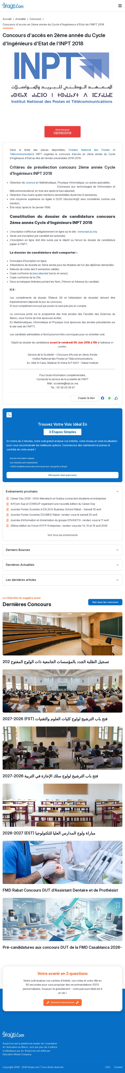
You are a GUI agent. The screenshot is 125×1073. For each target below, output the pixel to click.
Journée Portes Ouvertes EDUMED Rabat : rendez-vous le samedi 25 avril (53, 514)
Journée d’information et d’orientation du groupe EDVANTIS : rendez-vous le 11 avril (59, 520)
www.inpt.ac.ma (87, 231)
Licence (30, 182)
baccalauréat (40, 273)
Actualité (20, 19)
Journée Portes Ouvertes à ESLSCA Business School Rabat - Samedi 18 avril (55, 509)
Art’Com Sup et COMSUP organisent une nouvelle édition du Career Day (52, 503)
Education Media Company (17, 1054)
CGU (107, 1067)
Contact (118, 1067)
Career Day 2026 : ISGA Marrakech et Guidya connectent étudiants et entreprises (58, 498)
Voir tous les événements (63, 535)
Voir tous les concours (105, 602)
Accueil (7, 19)
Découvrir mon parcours (62, 1002)
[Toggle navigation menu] (120, 6)
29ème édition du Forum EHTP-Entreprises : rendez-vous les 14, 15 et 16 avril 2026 (58, 525)
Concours (35, 19)
